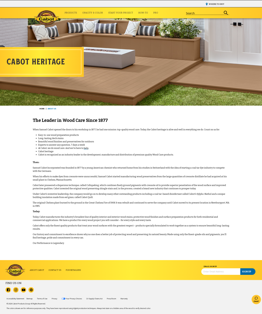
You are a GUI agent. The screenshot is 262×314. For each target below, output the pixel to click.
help (86, 148)
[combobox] (204, 12)
